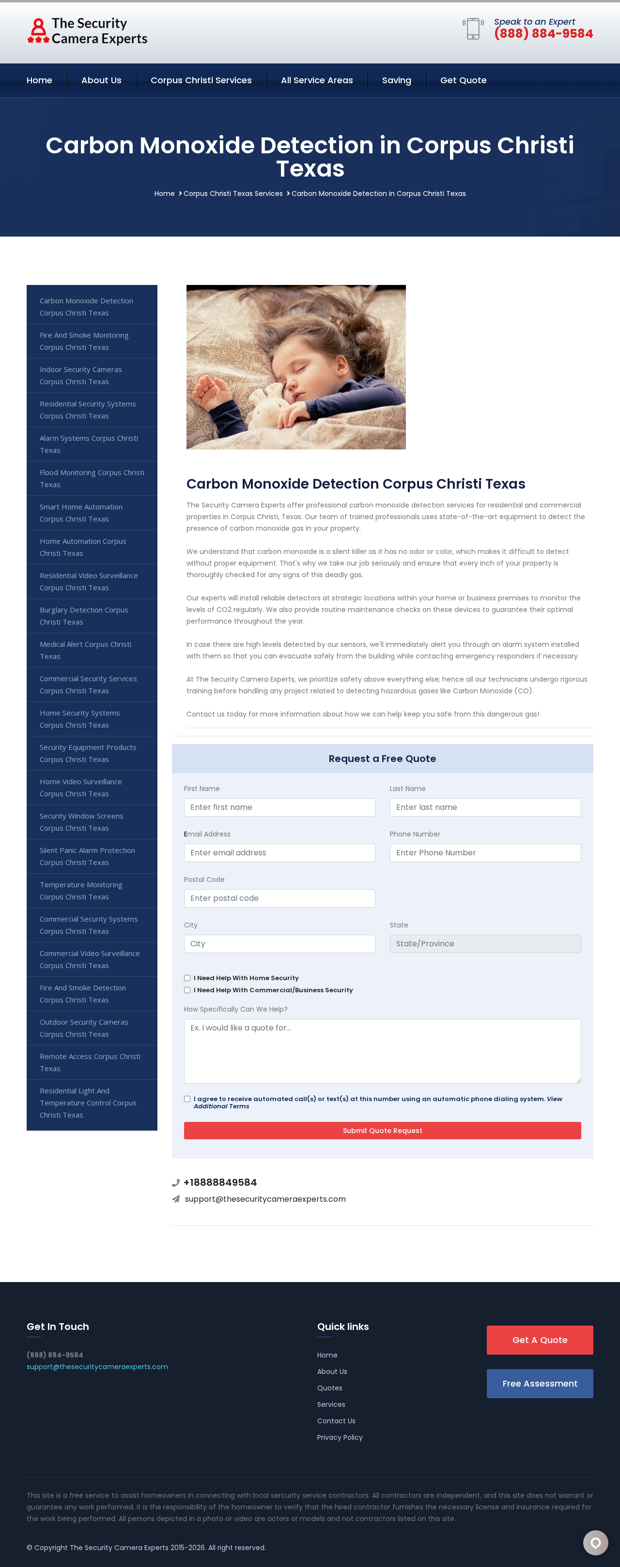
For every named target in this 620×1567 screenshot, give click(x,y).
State (399, 925)
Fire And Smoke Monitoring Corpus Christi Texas (84, 341)
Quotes (329, 1388)
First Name (202, 788)
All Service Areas (317, 80)
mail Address (207, 834)
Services (331, 1404)
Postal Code (204, 879)
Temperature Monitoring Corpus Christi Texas (81, 890)
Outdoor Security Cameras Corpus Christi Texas (84, 1028)
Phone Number (415, 834)
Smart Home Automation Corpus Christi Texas (81, 512)
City (191, 925)
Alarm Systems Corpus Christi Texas (89, 444)
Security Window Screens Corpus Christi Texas (82, 822)
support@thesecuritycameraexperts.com (265, 1199)
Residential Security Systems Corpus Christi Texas (88, 409)
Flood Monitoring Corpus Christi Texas (92, 478)
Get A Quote (540, 1340)
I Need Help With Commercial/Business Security (273, 990)
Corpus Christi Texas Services (233, 193)
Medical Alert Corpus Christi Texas (85, 650)
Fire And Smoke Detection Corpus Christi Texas (83, 993)
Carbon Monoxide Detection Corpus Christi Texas (86, 306)
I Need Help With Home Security (246, 978)
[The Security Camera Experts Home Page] (87, 31)
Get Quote (463, 80)
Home (39, 80)
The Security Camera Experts (119, 1547)
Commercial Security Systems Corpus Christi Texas (89, 925)
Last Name (408, 788)
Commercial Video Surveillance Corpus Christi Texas (90, 959)
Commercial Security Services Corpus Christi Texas (88, 684)
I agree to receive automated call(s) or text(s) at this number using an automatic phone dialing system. (378, 1102)
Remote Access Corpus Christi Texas (90, 1062)
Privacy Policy (340, 1437)
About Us (101, 80)
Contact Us (336, 1421)
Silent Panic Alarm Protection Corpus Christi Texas (87, 856)
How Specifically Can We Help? (236, 1009)
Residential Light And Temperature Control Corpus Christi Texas (88, 1102)
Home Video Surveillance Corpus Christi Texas (81, 787)
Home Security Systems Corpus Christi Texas (80, 719)
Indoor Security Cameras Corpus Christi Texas (81, 375)
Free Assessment (540, 1383)
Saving (396, 80)
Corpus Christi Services (201, 80)
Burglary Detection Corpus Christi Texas (84, 616)
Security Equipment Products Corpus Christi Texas (88, 753)
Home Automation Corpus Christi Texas (83, 547)
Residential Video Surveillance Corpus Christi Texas (89, 581)
